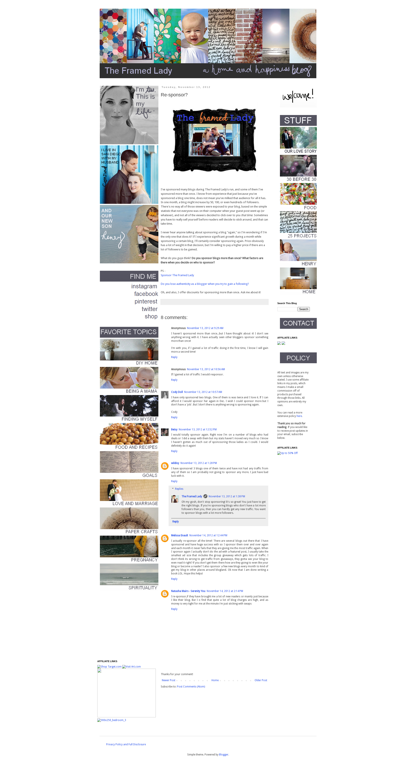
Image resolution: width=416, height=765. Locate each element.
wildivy (175, 463)
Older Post (261, 680)
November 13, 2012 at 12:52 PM (198, 429)
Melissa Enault (179, 535)
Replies (179, 489)
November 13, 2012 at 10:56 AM (206, 369)
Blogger (223, 754)
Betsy (174, 429)
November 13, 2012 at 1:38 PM (227, 496)
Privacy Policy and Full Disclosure (126, 744)
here (299, 416)
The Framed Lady (192, 496)
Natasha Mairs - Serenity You (188, 591)
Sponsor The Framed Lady (178, 275)
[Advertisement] (124, 625)
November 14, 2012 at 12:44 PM (208, 535)
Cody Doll (177, 392)
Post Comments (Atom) (191, 686)
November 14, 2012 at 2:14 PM (225, 591)
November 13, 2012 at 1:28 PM (198, 463)
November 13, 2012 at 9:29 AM (205, 328)
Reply (174, 357)
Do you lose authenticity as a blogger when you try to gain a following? (205, 283)
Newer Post (168, 680)
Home (215, 680)
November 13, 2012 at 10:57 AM (203, 392)
